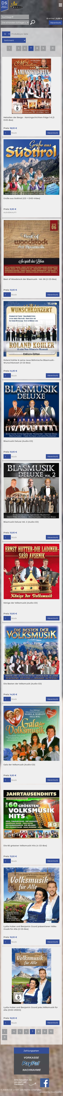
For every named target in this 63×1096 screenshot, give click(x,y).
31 (53, 48)
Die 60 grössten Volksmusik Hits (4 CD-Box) (25, 845)
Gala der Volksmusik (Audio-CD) (19, 764)
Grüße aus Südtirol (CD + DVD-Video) (22, 198)
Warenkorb (55, 22)
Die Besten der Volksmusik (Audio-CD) (23, 683)
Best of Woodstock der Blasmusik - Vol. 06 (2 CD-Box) (30, 279)
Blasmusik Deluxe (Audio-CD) (18, 441)
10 (51, 1031)
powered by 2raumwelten (51, 1092)
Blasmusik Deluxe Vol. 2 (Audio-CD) (21, 522)
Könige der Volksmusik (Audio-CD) (21, 603)
